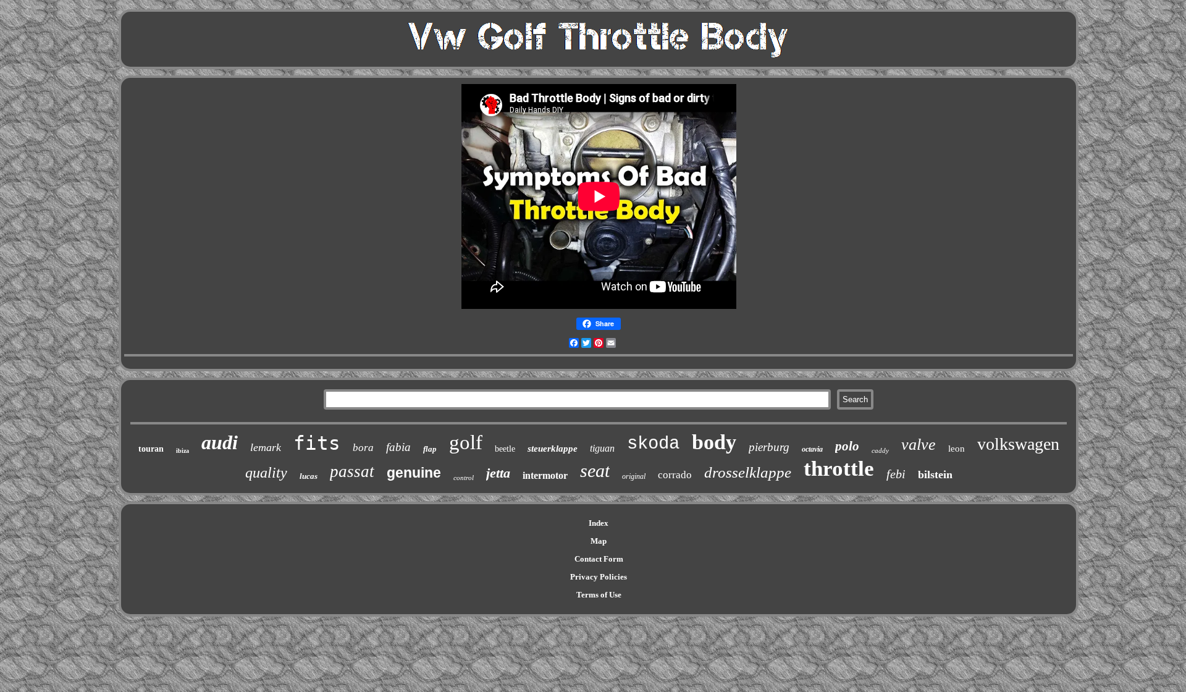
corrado (675, 475)
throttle (839, 469)
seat (595, 470)
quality (266, 473)
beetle (505, 449)
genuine (414, 473)
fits (316, 443)
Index (598, 523)
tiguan (602, 448)
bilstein (935, 474)
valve (918, 445)
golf (465, 442)
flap (430, 449)
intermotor (545, 475)
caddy (880, 450)
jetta (498, 473)
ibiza (182, 450)
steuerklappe (553, 449)
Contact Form (598, 558)
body (714, 442)
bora (363, 448)
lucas (309, 476)
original (634, 476)
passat (352, 471)
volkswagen (1018, 444)
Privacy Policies (598, 576)
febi (896, 474)
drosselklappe (747, 472)
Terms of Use (598, 594)
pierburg (769, 447)
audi (219, 442)
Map (599, 541)
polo (847, 446)
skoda (653, 444)
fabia (398, 447)
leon (956, 449)
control (463, 477)
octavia (812, 449)
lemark (265, 447)
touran (151, 449)
